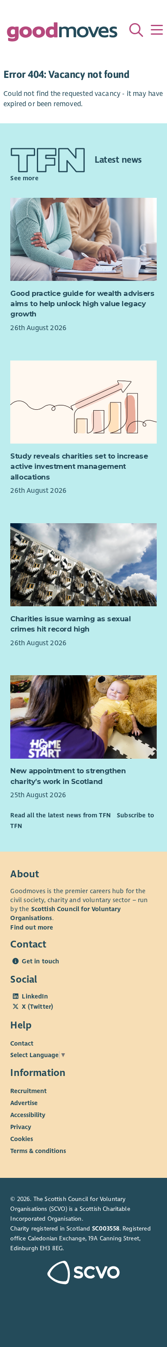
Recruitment (28, 1091)
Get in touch (40, 961)
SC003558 (105, 1228)
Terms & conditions (38, 1151)
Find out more (31, 927)
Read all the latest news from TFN (60, 815)
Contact (21, 1043)
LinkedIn (35, 996)
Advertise (24, 1103)
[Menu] (156, 30)
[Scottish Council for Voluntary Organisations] (83, 1274)
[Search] (136, 30)
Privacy (20, 1127)
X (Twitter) (37, 1006)
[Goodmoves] (62, 33)
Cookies (21, 1139)
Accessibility (27, 1115)
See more (24, 178)
